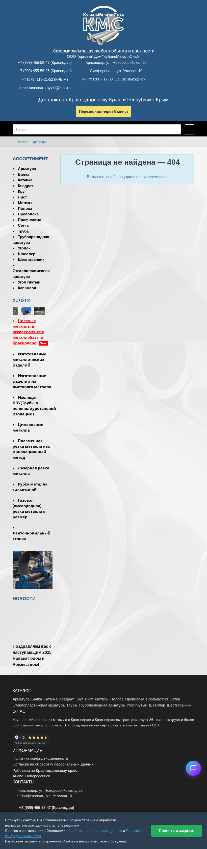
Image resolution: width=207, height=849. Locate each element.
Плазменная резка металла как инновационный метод (31, 449)
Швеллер (26, 254)
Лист (22, 197)
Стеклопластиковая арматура (39, 705)
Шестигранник (31, 259)
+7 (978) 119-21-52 (37, 79)
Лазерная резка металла (31, 470)
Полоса (25, 208)
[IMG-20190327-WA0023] (46, 311)
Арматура (27, 168)
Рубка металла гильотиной (30, 487)
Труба (23, 231)
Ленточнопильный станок (31, 535)
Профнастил (29, 220)
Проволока (28, 214)
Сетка (23, 225)
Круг (22, 191)
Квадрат (25, 186)
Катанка (25, 180)
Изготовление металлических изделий (29, 359)
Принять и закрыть (176, 830)
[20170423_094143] (19, 311)
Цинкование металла (28, 427)
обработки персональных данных (94, 831)
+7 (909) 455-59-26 (33, 71)
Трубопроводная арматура (102, 705)
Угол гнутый (29, 282)
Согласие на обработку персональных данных (53, 764)
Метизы (25, 203)
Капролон (27, 288)
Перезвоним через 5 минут (103, 111)
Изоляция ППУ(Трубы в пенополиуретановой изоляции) (33, 405)
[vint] (33, 311)
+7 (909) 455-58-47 (33, 62)
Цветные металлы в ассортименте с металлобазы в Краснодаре (28, 331)
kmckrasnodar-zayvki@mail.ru (44, 88)
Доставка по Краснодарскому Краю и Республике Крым (103, 99)
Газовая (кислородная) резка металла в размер (29, 508)
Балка (23, 174)
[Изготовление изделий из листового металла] (33, 571)
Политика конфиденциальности (40, 758)
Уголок (24, 248)
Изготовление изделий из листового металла (32, 381)
